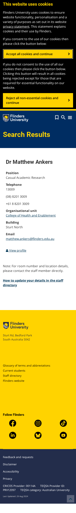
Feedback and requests (18, 457)
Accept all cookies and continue (29, 54)
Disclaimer (10, 464)
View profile (17, 250)
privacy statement (16, 26)
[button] (57, 117)
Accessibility (11, 471)
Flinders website (13, 381)
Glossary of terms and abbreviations (26, 365)
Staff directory (12, 375)
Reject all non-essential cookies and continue (32, 100)
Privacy (7, 478)
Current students (14, 370)
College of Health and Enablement (31, 215)
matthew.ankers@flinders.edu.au (30, 239)
